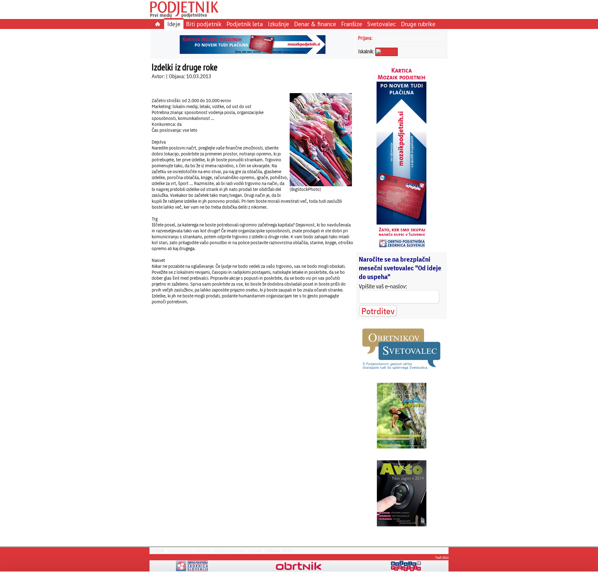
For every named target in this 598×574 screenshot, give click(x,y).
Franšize (351, 24)
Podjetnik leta (244, 24)
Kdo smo (255, 550)
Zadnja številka (179, 550)
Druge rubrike (418, 24)
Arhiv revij (202, 550)
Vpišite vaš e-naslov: (383, 286)
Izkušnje (278, 24)
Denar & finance (315, 24)
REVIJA (157, 550)
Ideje (173, 24)
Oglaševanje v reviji (229, 550)
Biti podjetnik (203, 24)
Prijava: (365, 37)
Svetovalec (381, 24)
